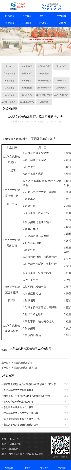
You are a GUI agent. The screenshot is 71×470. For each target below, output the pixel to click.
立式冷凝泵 (10, 95)
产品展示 (61, 16)
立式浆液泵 (61, 88)
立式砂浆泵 (27, 95)
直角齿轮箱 (44, 73)
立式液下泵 (10, 88)
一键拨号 (27, 468)
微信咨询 (44, 468)
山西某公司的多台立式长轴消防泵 (20, 424)
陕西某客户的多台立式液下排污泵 (20, 413)
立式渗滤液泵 (10, 73)
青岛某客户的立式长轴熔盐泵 (18, 390)
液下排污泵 (61, 66)
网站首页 (10, 16)
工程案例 (10, 23)
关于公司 (27, 16)
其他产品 (44, 102)
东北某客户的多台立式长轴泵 (18, 407)
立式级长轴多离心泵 (9, 102)
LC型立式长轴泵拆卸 (21, 362)
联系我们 (61, 23)
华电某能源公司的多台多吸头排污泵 (21, 419)
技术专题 (44, 23)
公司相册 (27, 23)
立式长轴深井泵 (27, 102)
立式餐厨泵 (61, 80)
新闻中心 (44, 16)
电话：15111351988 (11, 444)
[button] (20, 57)
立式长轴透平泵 (44, 88)
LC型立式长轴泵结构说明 (24, 367)
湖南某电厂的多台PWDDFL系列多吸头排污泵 (26, 396)
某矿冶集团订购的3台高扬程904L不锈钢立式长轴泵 (29, 384)
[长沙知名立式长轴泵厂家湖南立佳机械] (18, 6)
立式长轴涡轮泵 (44, 80)
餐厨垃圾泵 (27, 73)
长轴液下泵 (10, 80)
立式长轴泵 (27, 66)
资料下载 (10, 66)
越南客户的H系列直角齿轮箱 (18, 401)
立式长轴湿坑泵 (61, 95)
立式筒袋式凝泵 (44, 66)
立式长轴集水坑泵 (44, 95)
